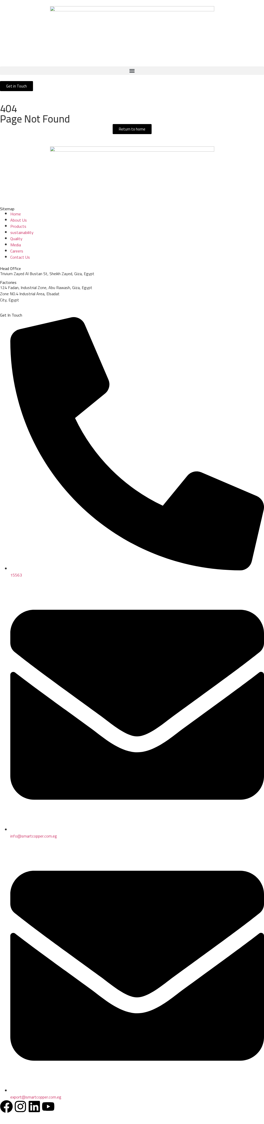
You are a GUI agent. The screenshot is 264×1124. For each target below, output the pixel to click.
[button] (132, 70)
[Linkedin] (34, 1106)
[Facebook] (6, 1106)
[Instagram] (20, 1106)
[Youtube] (48, 1106)
